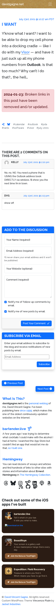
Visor (25, 52)
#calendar (19, 124)
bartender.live (14, 429)
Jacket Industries (11, 604)
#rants (5, 128)
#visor (30, 128)
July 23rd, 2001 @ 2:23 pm (36, 196)
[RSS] (21, 487)
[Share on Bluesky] (8, 124)
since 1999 (26, 410)
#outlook (33, 124)
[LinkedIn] (35, 483)
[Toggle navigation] (50, 4)
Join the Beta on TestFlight (23, 556)
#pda (44, 124)
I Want (9, 24)
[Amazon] (49, 483)
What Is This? (13, 398)
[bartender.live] (27, 483)
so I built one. (15, 448)
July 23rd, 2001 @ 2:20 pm (36, 162)
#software (18, 128)
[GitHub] (28, 487)
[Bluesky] (13, 483)
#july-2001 (42, 128)
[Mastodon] (35, 487)
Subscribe (44, 364)
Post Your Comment (34, 323)
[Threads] (6, 483)
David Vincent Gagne (16, 597)
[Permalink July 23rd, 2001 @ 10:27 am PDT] (3, 124)
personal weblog (38, 403)
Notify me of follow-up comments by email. (29, 303)
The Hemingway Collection (35, 474)
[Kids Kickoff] (42, 483)
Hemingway (13, 459)
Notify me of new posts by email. (26, 311)
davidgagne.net (13, 4)
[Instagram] (20, 483)
